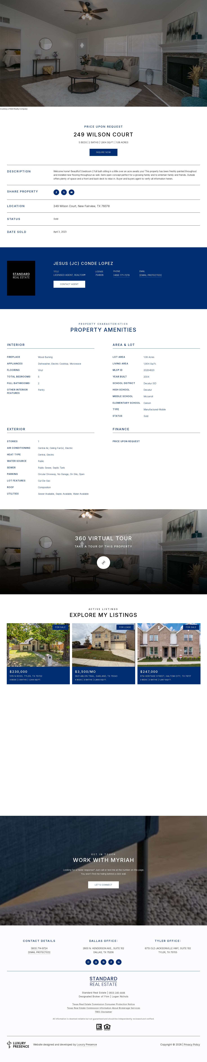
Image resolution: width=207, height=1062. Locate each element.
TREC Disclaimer (103, 1012)
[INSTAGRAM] (88, 962)
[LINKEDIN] (119, 962)
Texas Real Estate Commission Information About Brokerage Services (103, 1008)
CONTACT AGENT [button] (69, 284)
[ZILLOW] (96, 962)
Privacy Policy (192, 1044)
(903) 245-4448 (117, 993)
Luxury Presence (87, 1044)
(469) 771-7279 (121, 275)
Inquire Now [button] (103, 152)
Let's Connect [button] (103, 885)
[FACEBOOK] (111, 962)
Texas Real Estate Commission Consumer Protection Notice (103, 1004)
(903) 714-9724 (39, 948)
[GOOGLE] (103, 962)
